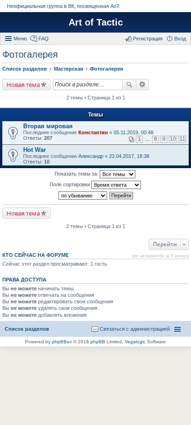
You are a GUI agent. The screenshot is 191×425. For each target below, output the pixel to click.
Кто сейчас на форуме (35, 255)
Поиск (129, 84)
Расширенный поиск (142, 84)
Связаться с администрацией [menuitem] (135, 329)
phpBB (97, 341)
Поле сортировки (70, 184)
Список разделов (27, 329)
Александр (90, 156)
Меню (20, 38)
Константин (93, 132)
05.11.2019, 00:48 (133, 132)
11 (182, 139)
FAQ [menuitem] (43, 38)
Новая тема (23, 84)
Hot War (34, 149)
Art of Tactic (96, 22)
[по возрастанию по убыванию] (83, 195)
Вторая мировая (48, 126)
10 (173, 139)
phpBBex (62, 341)
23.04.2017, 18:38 (129, 156)
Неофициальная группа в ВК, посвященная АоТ (63, 6)
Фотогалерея (30, 54)
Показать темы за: (77, 174)
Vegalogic (135, 341)
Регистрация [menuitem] (148, 38)
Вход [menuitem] (180, 38)
